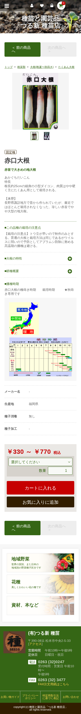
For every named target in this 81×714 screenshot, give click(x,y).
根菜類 (21, 67)
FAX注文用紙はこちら (53, 684)
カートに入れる (40, 488)
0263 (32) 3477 (51, 680)
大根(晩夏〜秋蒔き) (42, 67)
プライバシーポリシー (30, 697)
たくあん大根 (66, 67)
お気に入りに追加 (40, 502)
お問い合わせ (71, 697)
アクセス (35, 644)
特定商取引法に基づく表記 (51, 697)
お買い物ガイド (10, 697)
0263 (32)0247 (51, 662)
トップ (8, 67)
